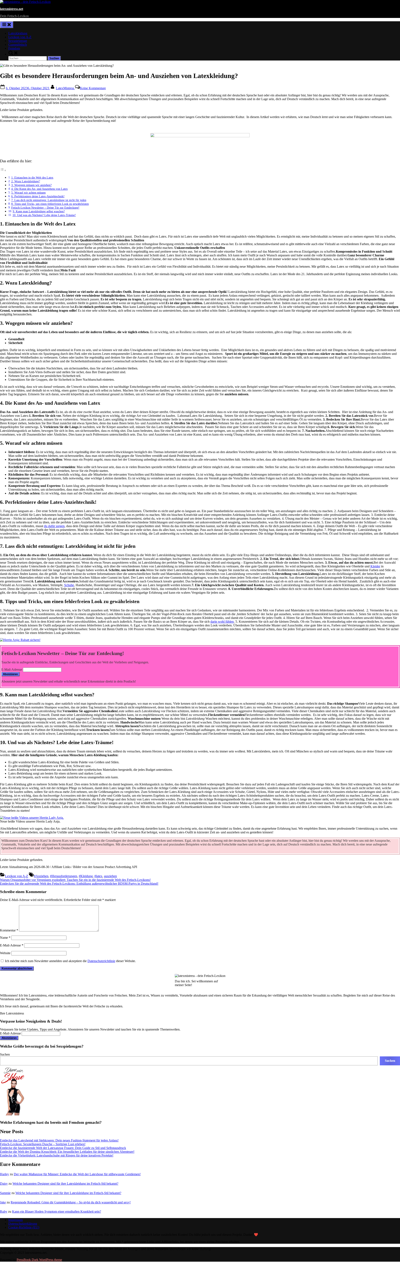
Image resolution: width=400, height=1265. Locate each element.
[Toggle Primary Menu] (6, 24)
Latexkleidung (17, 33)
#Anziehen (41, 876)
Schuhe (69, 585)
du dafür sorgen (54, 526)
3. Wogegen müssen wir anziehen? (31, 185)
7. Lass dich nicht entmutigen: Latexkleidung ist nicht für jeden (48, 200)
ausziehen (110, 876)
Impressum (15, 1220)
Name (5, 937)
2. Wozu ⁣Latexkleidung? (25, 181)
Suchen (5, 1054)
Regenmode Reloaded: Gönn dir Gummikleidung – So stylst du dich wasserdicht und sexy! (71, 1202)
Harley (4, 1174)
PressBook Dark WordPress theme (39, 1259)
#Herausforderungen (63, 876)
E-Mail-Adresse (11, 669)
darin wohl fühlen (222, 621)
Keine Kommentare (93, 88)
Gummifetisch (17, 44)
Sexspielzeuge (17, 41)
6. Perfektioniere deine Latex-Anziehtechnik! (38, 196)
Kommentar (9, 930)
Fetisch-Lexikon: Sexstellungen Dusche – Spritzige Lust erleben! (42, 1144)
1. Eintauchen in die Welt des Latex (32, 177)
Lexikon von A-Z (19, 37)
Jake (3, 1202)
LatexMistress (65, 88)
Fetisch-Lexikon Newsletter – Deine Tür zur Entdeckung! (45, 207)
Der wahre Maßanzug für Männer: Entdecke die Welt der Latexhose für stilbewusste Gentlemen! (77, 1174)
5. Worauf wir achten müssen (28, 192)
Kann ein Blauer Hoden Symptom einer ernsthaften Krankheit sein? (56, 1211)
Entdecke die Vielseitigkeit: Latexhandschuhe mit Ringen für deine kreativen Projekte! (56, 1155)
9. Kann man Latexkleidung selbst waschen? (39, 211)
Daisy (4, 1183)
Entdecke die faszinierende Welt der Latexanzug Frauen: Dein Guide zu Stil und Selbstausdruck (63, 1148)
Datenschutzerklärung (22, 1223)
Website (5, 953)
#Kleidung (86, 876)
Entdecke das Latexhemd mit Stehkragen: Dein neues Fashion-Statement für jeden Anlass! (59, 1140)
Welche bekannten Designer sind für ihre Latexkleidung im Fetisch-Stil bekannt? (65, 1183)
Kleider (375, 566)
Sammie (5, 1193)
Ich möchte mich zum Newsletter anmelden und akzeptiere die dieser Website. (70, 961)
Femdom (14, 48)
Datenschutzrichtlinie (101, 961)
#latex (98, 876)
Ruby (3, 1211)
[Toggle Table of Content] (3, 170)
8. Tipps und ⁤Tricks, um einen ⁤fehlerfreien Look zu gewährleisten (50, 203)
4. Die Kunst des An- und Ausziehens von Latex (39, 188)
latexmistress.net (11, 9)
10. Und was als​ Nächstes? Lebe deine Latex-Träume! (44, 215)
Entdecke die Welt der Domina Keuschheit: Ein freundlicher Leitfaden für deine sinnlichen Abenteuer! (67, 1151)
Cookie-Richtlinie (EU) (23, 1227)
